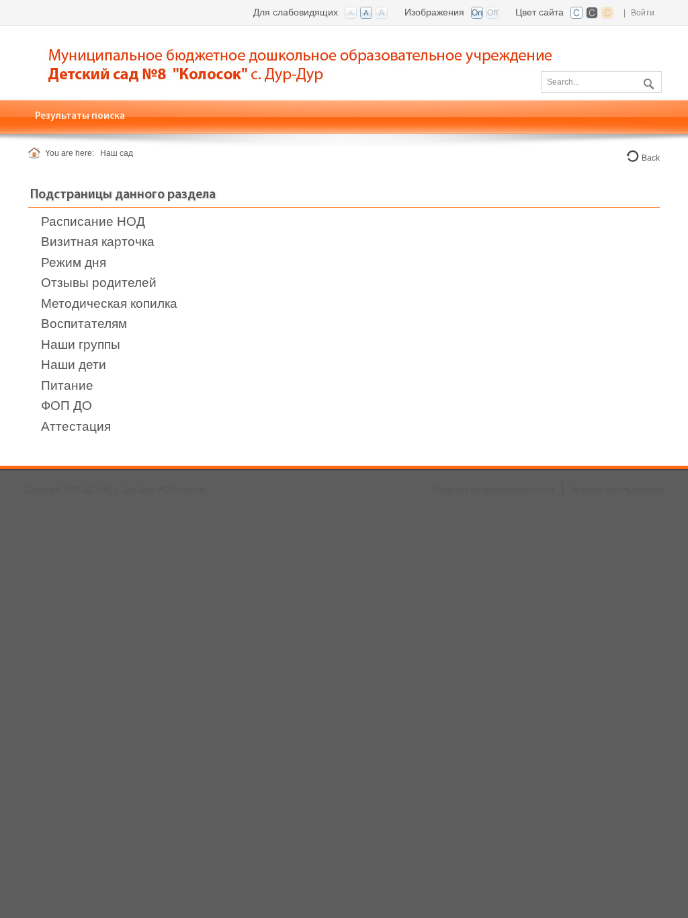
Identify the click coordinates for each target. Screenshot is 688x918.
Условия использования (617, 490)
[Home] (36, 153)
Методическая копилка (109, 303)
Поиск (647, 81)
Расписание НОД (93, 221)
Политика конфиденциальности (493, 490)
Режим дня (73, 262)
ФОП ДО (66, 406)
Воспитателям (84, 324)
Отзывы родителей (99, 283)
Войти (642, 12)
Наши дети (73, 365)
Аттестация (76, 426)
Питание (67, 385)
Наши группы (80, 344)
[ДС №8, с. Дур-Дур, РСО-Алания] (310, 61)
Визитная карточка (98, 242)
